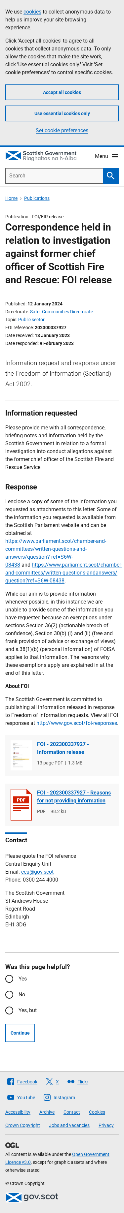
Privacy (106, 1125)
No (22, 994)
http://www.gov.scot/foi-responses (76, 723)
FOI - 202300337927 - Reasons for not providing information (74, 797)
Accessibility (17, 1112)
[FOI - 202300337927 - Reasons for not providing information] (21, 805)
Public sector (31, 319)
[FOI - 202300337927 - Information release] (21, 755)
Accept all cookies (62, 92)
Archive (47, 1112)
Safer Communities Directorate (61, 311)
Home (11, 198)
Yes (23, 979)
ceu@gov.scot (37, 872)
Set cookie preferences (62, 130)
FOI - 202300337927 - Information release (63, 748)
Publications (37, 198)
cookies (32, 12)
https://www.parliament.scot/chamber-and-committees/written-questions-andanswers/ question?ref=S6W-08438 (63, 573)
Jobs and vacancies (69, 1125)
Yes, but (28, 1010)
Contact (71, 1112)
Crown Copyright (22, 1125)
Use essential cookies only (62, 113)
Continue (20, 1033)
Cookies (97, 1112)
